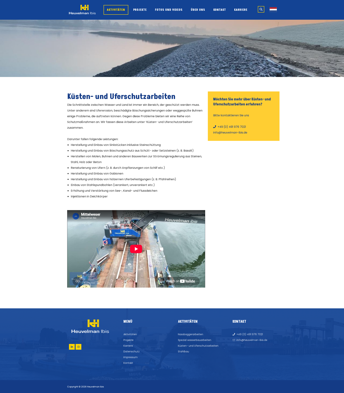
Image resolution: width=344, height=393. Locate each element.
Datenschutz (131, 351)
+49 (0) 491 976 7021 (249, 334)
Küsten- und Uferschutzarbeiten (198, 346)
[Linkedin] (72, 347)
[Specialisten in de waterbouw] (82, 9)
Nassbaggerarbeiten (190, 334)
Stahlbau (183, 351)
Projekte (128, 340)
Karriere (128, 346)
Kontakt (128, 363)
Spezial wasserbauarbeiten (194, 340)
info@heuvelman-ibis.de (251, 340)
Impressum (130, 357)
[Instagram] (78, 347)
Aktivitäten (130, 334)
